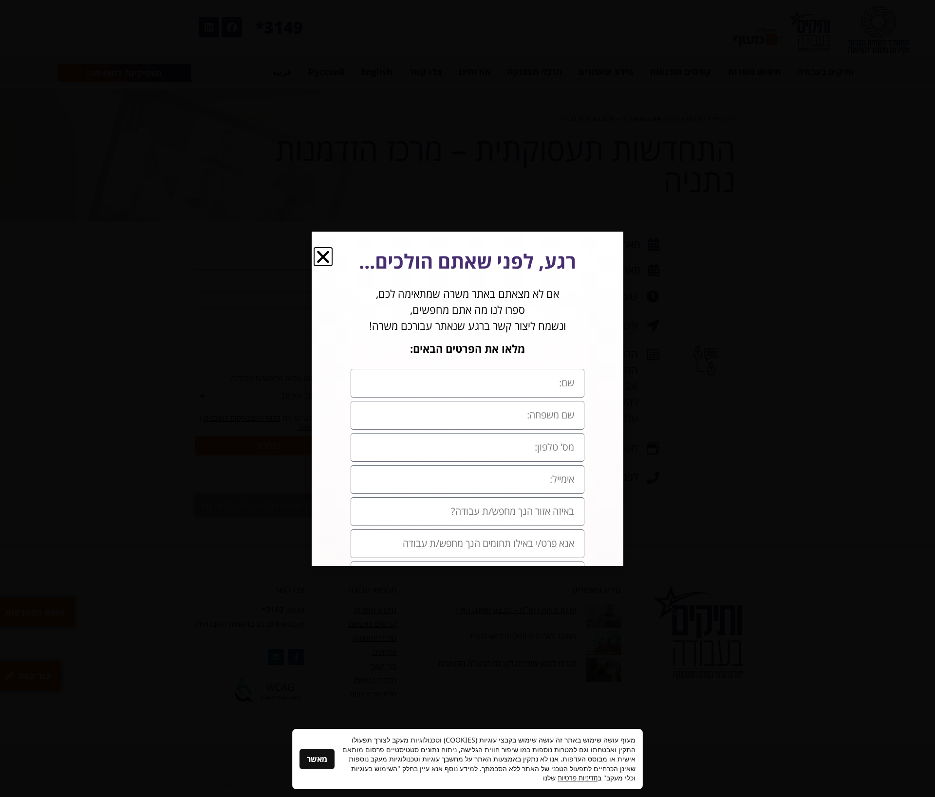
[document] (467, 398)
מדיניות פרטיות (578, 777)
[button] (323, 256)
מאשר (317, 759)
